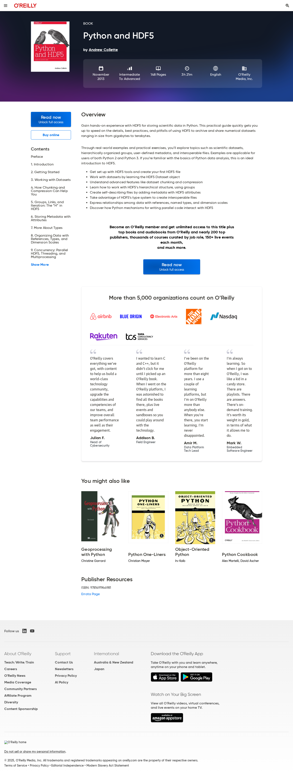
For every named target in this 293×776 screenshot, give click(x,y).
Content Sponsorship (21, 709)
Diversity (11, 702)
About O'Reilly (17, 653)
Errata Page (90, 594)
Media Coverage (17, 682)
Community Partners (20, 689)
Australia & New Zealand (113, 662)
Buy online (51, 135)
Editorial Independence (67, 765)
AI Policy (61, 682)
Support (63, 653)
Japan (99, 669)
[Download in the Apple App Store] (165, 680)
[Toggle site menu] (5, 5)
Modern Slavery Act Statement (107, 765)
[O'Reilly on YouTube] (32, 631)
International (106, 653)
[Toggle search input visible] (287, 5)
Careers (10, 669)
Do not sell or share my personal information (34, 751)
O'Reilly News (14, 675)
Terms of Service (15, 765)
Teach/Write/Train (19, 662)
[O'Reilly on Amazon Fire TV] (167, 721)
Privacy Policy (66, 675)
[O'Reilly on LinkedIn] (24, 631)
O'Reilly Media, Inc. (244, 76)
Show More (40, 264)
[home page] (25, 5)
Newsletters (64, 669)
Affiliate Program (18, 695)
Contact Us (64, 662)
